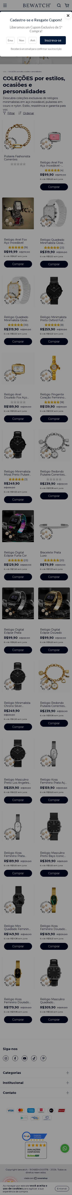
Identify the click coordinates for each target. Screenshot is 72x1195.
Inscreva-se (53, 40)
